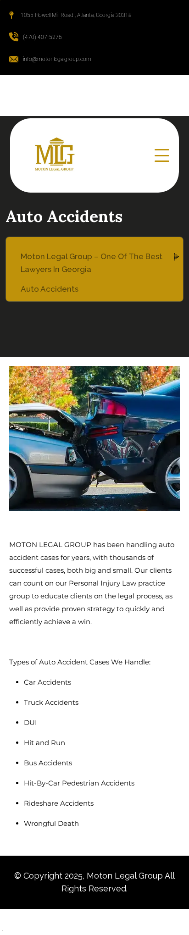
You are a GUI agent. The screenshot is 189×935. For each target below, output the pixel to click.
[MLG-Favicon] (54, 155)
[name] (162, 155)
